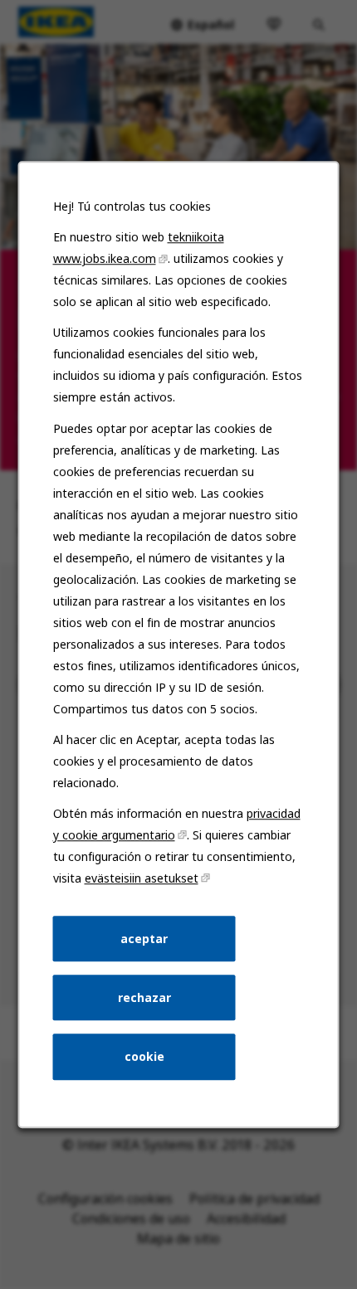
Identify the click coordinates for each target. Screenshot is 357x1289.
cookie (144, 1056)
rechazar (144, 997)
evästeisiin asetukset (141, 878)
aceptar (144, 938)
